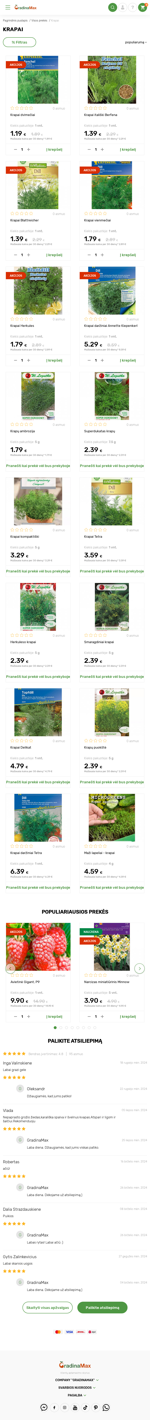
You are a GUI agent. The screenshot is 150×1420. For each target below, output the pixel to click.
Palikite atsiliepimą (102, 1307)
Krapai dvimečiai (22, 115)
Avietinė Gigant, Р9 (25, 982)
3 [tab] (66, 1027)
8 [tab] (94, 1027)
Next (139, 968)
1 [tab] (55, 1027)
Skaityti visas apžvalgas (47, 1307)
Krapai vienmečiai (97, 220)
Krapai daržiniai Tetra (26, 853)
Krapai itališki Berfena (100, 115)
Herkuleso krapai (23, 642)
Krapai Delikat (20, 747)
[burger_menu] (8, 7)
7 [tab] (89, 1027)
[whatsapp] (106, 1407)
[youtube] (75, 1407)
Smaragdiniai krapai (99, 642)
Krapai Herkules (22, 326)
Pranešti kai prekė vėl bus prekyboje (38, 466)
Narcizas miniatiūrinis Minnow (106, 982)
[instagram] (64, 1407)
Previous (10, 968)
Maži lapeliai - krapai (99, 853)
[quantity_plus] (28, 149)
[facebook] (54, 1407)
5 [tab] (77, 1027)
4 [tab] (72, 1027)
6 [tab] (83, 1027)
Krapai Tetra (93, 536)
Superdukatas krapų (99, 431)
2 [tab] (60, 1027)
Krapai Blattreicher (24, 220)
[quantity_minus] (15, 149)
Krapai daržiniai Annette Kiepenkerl (111, 326)
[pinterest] (95, 1407)
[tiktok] (85, 1407)
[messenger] (44, 1407)
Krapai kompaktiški (24, 536)
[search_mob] (112, 7)
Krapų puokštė (95, 747)
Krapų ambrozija (22, 431)
